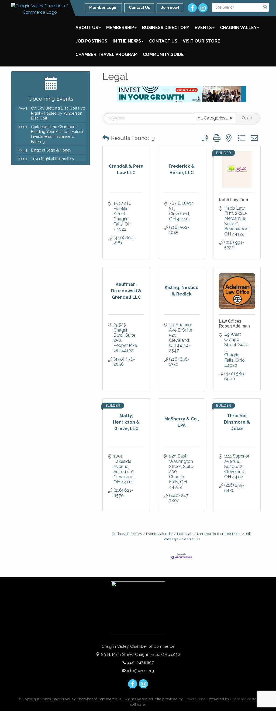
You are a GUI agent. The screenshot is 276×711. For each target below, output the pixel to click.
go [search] (249, 117)
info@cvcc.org (140, 670)
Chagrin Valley (238, 27)
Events (203, 27)
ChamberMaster (244, 699)
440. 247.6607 (140, 662)
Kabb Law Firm (233, 200)
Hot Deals (185, 534)
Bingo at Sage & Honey (51, 147)
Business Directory (165, 27)
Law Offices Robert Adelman (234, 323)
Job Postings (91, 41)
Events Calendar (159, 534)
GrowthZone (194, 699)
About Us (86, 27)
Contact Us (163, 41)
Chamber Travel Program (106, 54)
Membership (120, 27)
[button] (105, 138)
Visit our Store (201, 41)
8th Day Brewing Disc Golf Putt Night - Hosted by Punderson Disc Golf (58, 110)
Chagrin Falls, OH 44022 (140, 654)
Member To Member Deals (219, 534)
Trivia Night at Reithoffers (52, 155)
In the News (127, 41)
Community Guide (163, 54)
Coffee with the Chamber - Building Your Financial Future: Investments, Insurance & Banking (57, 130)
